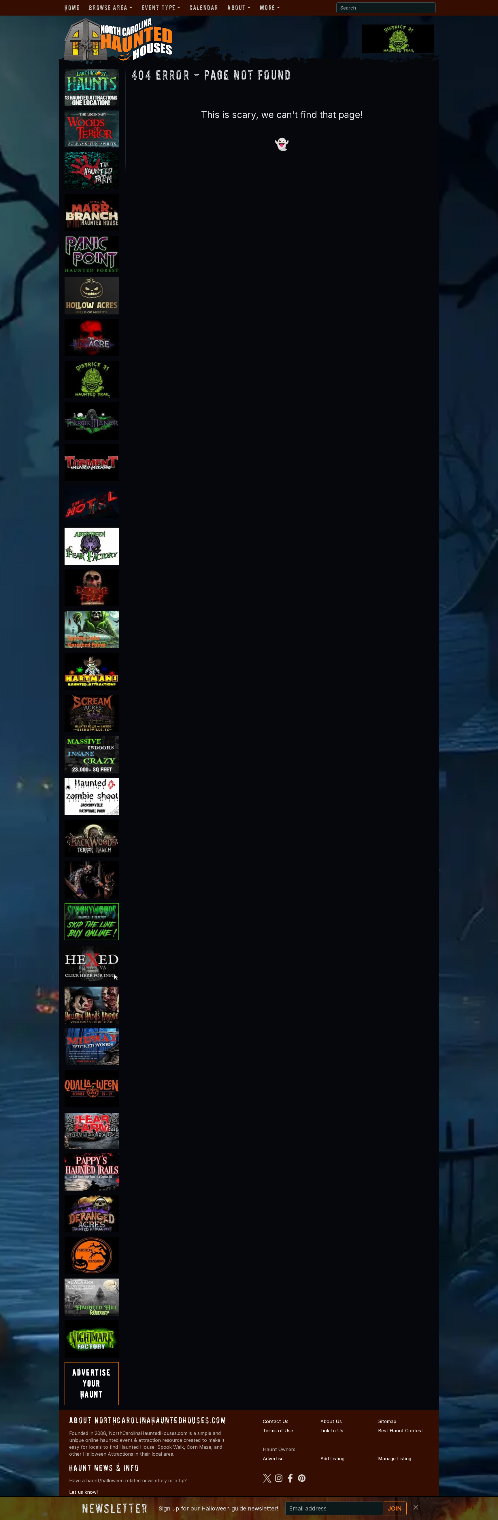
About (236, 8)
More (267, 8)
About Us (331, 1421)
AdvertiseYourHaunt (91, 1383)
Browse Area (108, 8)
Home (72, 8)
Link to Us (331, 1430)
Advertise (273, 1458)
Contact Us (275, 1421)
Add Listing (332, 1458)
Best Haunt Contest (400, 1430)
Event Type (159, 8)
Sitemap (387, 1421)
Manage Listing (394, 1458)
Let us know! (83, 1492)
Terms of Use (278, 1430)
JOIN (395, 1508)
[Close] (415, 1507)
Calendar (204, 8)
